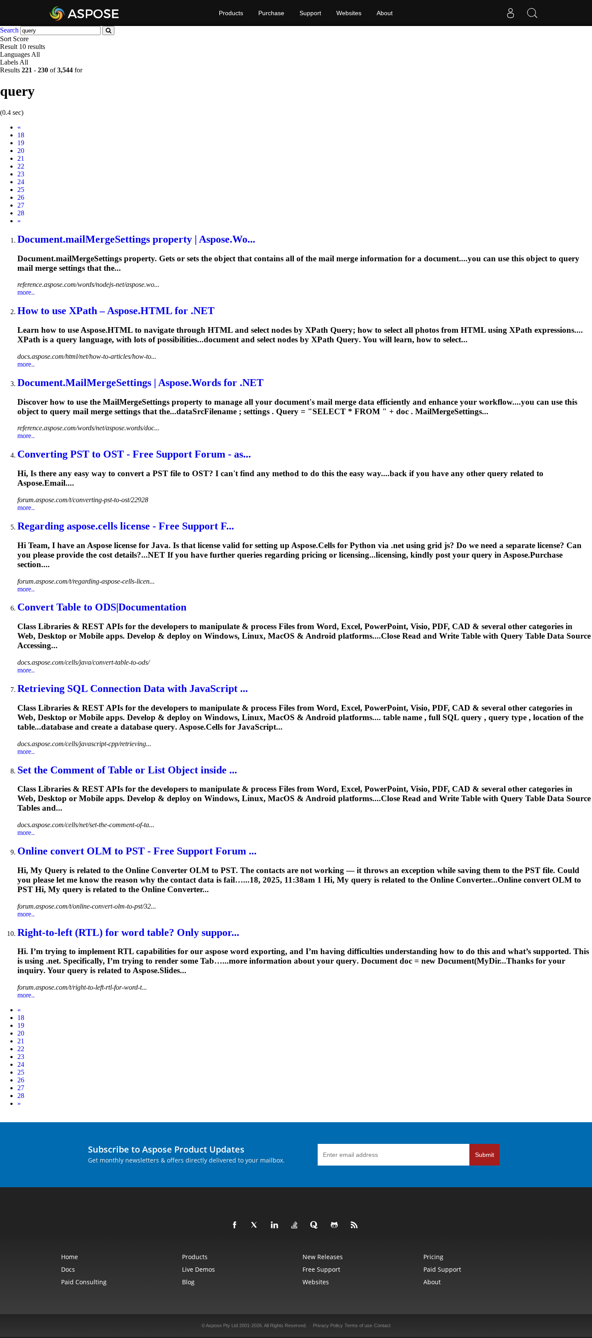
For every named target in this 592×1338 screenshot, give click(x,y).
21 (20, 158)
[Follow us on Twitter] (256, 1225)
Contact (382, 1325)
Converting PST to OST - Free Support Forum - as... (134, 454)
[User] (510, 13)
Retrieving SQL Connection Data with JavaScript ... (132, 688)
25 (20, 189)
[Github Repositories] (336, 1225)
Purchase (271, 13)
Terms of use (358, 1325)
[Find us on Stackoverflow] (296, 1225)
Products (231, 13)
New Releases (323, 1257)
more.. (26, 292)
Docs (68, 1269)
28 (20, 213)
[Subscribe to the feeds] (355, 1225)
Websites (348, 13)
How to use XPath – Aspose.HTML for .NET (116, 310)
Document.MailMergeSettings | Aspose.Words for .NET (140, 382)
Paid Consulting (84, 1282)
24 (20, 181)
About (385, 13)
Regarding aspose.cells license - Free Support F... (125, 526)
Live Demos (198, 1269)
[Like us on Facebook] (236, 1225)
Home (69, 1257)
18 (20, 135)
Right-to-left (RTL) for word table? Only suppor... (128, 932)
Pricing (433, 1257)
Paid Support (442, 1269)
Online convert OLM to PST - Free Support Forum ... (137, 851)
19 (20, 142)
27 (20, 205)
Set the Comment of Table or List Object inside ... (127, 770)
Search (9, 30)
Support (310, 13)
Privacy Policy (328, 1325)
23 (20, 174)
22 (20, 166)
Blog (188, 1282)
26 (20, 197)
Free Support (321, 1269)
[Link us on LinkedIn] (276, 1225)
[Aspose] (84, 13)
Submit (484, 1154)
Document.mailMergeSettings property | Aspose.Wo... (136, 239)
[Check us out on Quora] (316, 1225)
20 (20, 150)
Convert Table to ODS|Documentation (101, 607)
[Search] (532, 13)
